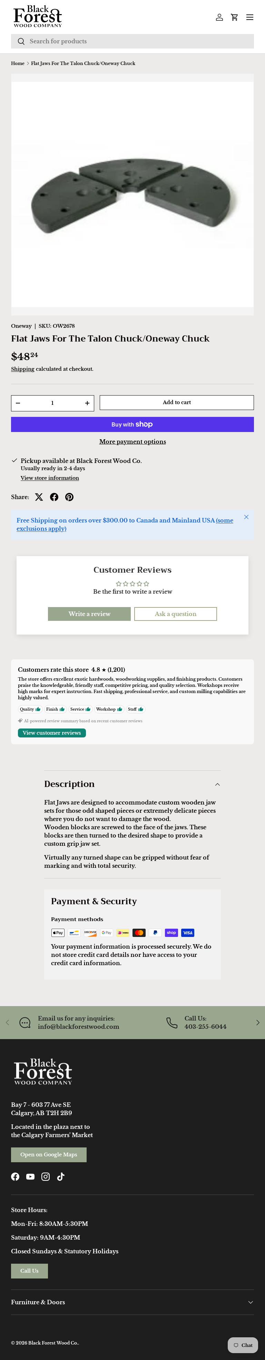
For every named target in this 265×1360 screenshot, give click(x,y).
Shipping (23, 369)
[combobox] (132, 41)
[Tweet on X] (39, 497)
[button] (234, 17)
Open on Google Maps (48, 1155)
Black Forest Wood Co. (53, 1343)
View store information (50, 478)
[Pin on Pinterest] (69, 497)
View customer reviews (52, 733)
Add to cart (177, 402)
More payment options (132, 441)
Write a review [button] (89, 614)
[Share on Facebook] (54, 497)
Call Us (29, 1271)
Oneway (21, 326)
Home (17, 64)
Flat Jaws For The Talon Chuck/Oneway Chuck (83, 64)
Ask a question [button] (176, 614)
